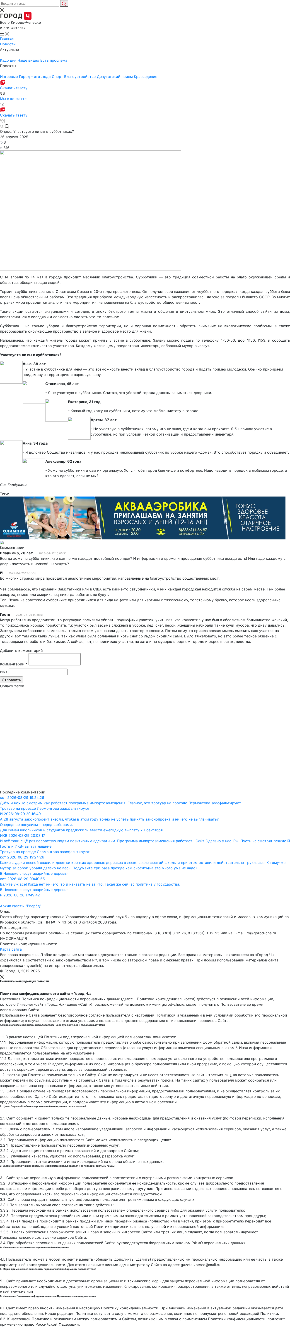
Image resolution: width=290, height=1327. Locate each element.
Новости (8, 44)
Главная (7, 38)
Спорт (58, 76)
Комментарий (13, 664)
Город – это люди (35, 76)
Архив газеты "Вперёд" (20, 906)
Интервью (9, 76)
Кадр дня (8, 60)
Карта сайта (11, 949)
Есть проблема (53, 60)
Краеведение (145, 76)
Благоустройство (80, 76)
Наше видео (28, 60)
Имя (3, 672)
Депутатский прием (115, 76)
